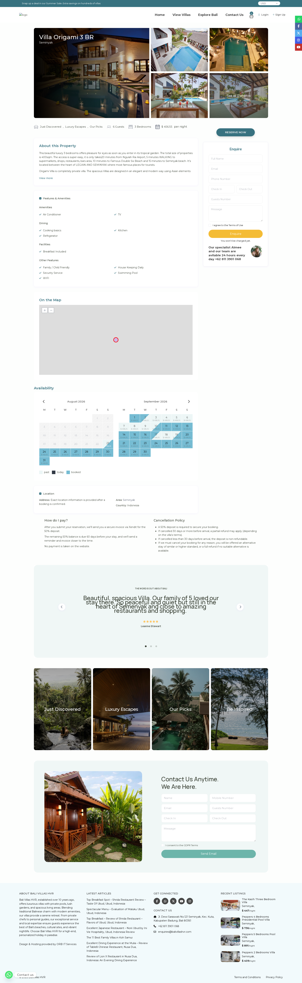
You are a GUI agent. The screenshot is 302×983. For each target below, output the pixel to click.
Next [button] (240, 606)
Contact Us (234, 15)
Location (48, 493)
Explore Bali (208, 15)
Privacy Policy (274, 977)
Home (160, 15)
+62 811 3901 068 (168, 926)
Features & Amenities (56, 198)
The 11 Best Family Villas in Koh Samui (109, 937)
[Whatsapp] (9, 975)
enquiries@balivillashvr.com (174, 931)
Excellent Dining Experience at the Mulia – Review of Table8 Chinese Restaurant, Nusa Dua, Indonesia (117, 947)
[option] (151, 607)
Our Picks (96, 126)
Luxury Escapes (75, 126)
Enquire (235, 233)
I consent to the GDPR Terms (182, 845)
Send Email (209, 853)
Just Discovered (50, 126)
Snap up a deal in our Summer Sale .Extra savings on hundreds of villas (61, 3)
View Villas (181, 15)
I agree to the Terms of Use (228, 225)
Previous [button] (61, 606)
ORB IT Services (66, 944)
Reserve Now (235, 132)
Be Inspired (239, 709)
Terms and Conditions (247, 977)
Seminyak (46, 42)
